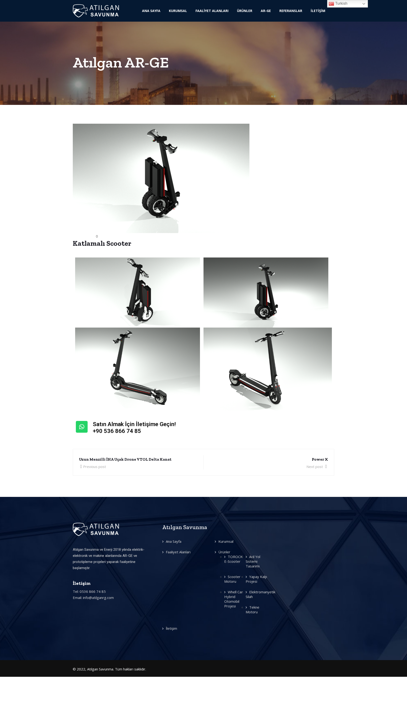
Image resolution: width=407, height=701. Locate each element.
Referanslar (290, 10)
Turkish (340, 3)
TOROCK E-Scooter (233, 559)
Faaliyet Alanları (211, 10)
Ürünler (244, 10)
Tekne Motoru (252, 609)
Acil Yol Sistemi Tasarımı (253, 561)
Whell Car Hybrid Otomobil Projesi (233, 599)
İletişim (318, 10)
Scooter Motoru (232, 579)
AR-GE (266, 10)
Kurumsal (178, 10)
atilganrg (84, 236)
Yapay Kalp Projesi (256, 579)
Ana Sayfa (151, 10)
